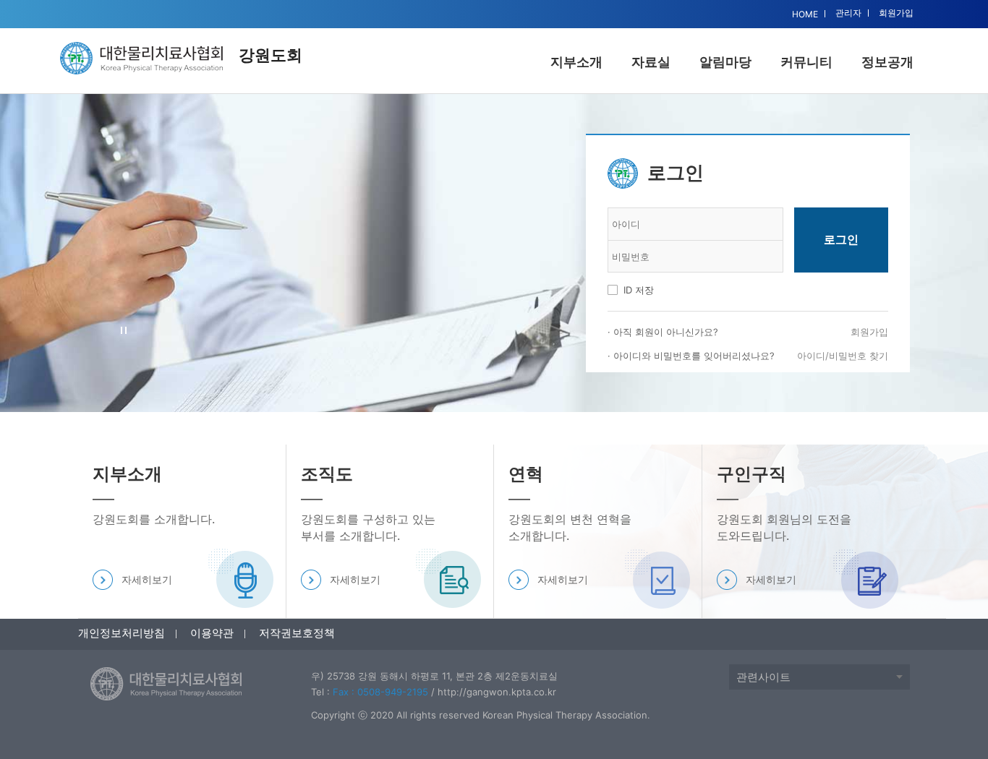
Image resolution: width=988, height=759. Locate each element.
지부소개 (576, 61)
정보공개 (887, 61)
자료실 (650, 61)
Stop (124, 331)
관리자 (848, 12)
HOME (805, 14)
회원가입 (896, 12)
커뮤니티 (806, 61)
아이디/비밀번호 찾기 (842, 355)
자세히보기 (147, 579)
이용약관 (212, 633)
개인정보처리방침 (121, 633)
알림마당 (725, 61)
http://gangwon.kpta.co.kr (497, 692)
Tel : (369, 692)
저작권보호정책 (297, 633)
